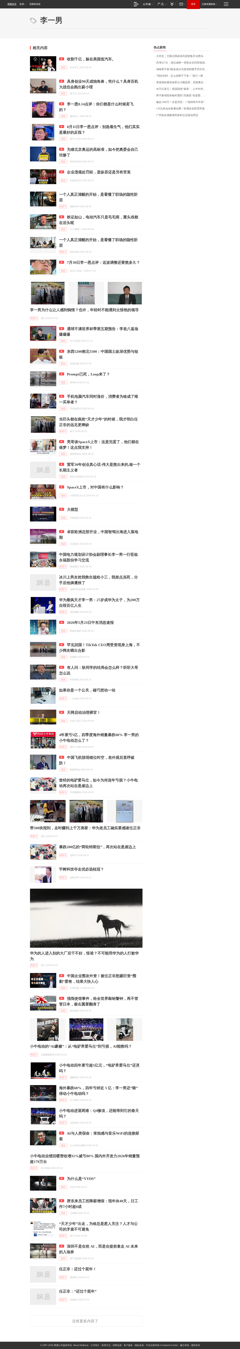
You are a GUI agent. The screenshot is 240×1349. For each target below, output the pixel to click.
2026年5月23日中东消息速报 (90, 622)
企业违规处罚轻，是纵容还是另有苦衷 (99, 172)
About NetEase (80, 1345)
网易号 (63, 206)
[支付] (172, 4)
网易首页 (12, 4)
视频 (63, 67)
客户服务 (128, 1345)
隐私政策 (139, 1345)
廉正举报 (184, 1345)
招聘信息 (117, 1345)
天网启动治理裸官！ (84, 712)
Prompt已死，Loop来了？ (88, 374)
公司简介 (95, 1345)
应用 (22, 4)
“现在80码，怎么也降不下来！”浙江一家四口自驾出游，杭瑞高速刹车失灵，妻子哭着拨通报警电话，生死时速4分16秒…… (183, 75)
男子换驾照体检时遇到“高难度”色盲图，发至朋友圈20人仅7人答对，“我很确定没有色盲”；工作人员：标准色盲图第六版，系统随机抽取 (183, 95)
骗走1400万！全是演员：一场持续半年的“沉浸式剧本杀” (183, 102)
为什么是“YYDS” (81, 1179)
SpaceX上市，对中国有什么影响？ (95, 487)
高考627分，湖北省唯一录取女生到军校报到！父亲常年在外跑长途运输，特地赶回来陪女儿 (183, 62)
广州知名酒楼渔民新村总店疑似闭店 (177, 115)
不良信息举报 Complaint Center (162, 1345)
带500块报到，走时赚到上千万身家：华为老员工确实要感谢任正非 (85, 828)
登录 (193, 4)
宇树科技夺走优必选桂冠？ (81, 869)
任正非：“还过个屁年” (78, 1291)
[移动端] (136, 4)
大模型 (72, 509)
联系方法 (106, 1345)
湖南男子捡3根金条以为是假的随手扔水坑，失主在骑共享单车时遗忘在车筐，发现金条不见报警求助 (183, 69)
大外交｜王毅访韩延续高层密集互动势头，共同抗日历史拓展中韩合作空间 (183, 56)
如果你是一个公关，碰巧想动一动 (87, 690)
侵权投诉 (195, 1345)
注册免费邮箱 (208, 4)
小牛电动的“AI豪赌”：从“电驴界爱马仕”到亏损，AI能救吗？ (81, 1046)
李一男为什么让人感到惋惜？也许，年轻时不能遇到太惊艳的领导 (84, 310)
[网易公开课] (147, 4)
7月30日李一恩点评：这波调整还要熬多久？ (103, 262)
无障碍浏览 (34, 4)
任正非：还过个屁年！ (78, 1269)
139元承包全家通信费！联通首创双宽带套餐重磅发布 (183, 108)
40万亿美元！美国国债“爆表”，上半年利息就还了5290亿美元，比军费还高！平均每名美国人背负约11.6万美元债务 (183, 89)
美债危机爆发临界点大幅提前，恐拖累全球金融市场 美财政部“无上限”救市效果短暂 (183, 82)
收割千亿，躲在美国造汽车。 (91, 59)
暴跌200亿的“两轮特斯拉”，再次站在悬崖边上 (97, 847)
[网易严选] (161, 4)
